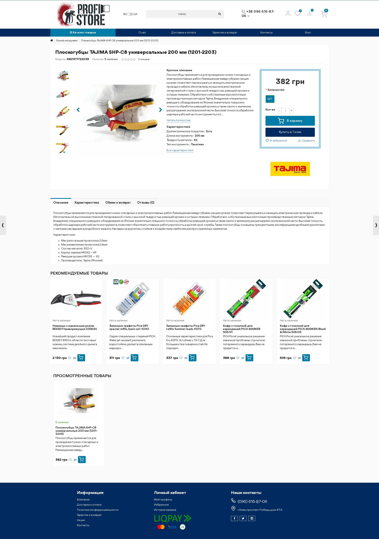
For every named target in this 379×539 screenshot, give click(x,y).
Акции (81, 520)
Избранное (161, 504)
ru (125, 14)
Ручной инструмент (67, 40)
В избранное (278, 141)
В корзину (294, 121)
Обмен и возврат (118, 202)
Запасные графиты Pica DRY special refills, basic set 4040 (129, 328)
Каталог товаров (84, 32)
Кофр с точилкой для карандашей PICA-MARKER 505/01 (241, 329)
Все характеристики (180, 150)
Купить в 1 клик (290, 132)
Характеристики (86, 202)
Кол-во (270, 109)
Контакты (266, 32)
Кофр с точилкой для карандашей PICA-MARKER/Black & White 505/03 (303, 329)
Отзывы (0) (145, 202)
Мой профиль (163, 499)
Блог (308, 32)
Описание (60, 202)
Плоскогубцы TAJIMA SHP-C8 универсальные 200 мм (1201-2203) (76, 431)
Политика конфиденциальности (97, 510)
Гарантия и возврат (225, 32)
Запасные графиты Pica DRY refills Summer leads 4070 (185, 328)
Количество (276, 90)
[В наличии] (82, 458)
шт (270, 99)
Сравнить (308, 141)
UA (135, 14)
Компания (83, 499)
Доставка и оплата (183, 32)
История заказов (165, 510)
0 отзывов (144, 59)
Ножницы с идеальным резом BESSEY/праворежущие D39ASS (75, 328)
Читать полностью (179, 120)
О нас (142, 32)
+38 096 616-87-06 (258, 14)
